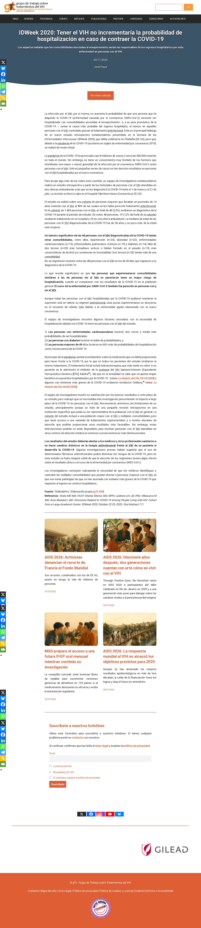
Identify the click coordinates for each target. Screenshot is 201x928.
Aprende (28, 19)
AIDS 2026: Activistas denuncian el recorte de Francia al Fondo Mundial (66, 562)
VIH (70, 113)
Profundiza (46, 19)
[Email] (3, 104)
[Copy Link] (3, 98)
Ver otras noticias (100, 95)
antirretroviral (115, 130)
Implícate (79, 19)
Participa (118, 19)
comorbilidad (52, 256)
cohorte (86, 201)
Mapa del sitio (49, 890)
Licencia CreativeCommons (139, 890)
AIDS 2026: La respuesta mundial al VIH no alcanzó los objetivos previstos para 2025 (129, 656)
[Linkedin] (3, 80)
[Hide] (1, 109)
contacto (77, 737)
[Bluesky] (3, 68)
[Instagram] (100, 814)
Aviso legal (65, 890)
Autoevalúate (178, 19)
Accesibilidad (165, 890)
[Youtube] (110, 814)
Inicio (15, 19)
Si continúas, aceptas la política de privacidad (76, 777)
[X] (3, 62)
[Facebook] (3, 74)
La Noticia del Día (62, 766)
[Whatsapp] (3, 86)
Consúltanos (156, 19)
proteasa (104, 369)
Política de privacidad (85, 890)
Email (52, 753)
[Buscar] (188, 7)
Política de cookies (110, 890)
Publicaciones (99, 19)
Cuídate (63, 19)
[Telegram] (3, 92)
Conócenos (136, 19)
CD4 (81, 307)
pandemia (63, 143)
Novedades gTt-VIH (63, 772)
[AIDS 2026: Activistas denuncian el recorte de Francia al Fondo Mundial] (71, 549)
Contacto (33, 890)
